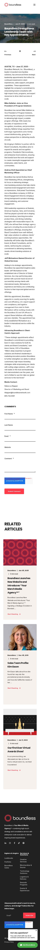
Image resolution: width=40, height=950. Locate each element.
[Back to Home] (12, 5)
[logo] (20, 818)
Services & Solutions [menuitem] (24, 854)
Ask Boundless (29, 945)
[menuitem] (8, 858)
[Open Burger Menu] (34, 5)
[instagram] (10, 843)
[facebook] (14, 843)
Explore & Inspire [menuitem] (11, 853)
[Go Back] (20, 51)
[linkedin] (6, 843)
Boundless (8, 24)
